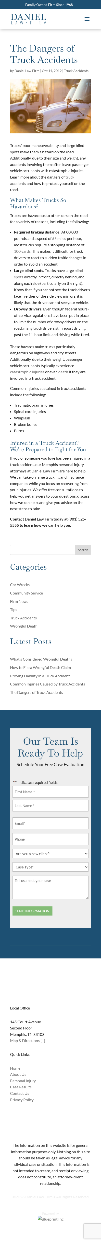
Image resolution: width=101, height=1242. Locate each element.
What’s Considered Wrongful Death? (41, 659)
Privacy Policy (22, 1099)
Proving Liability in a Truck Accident (40, 675)
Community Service (26, 593)
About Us (18, 1074)
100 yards (22, 251)
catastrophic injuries (27, 371)
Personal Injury (23, 1080)
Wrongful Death (24, 626)
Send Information (32, 911)
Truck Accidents (76, 71)
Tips (13, 609)
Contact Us (19, 1093)
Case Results (21, 1086)
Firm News (19, 601)
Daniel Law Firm (26, 71)
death (63, 371)
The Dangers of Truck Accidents (36, 692)
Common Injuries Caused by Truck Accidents (47, 684)
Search (83, 550)
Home (15, 1068)
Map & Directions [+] (27, 1040)
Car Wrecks (20, 584)
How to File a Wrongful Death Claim (40, 667)
